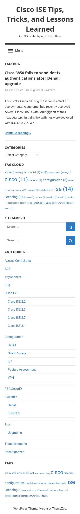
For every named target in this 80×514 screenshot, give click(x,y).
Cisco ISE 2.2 (17, 301)
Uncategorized (14, 452)
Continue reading (17, 133)
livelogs (28, 197)
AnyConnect (13, 277)
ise (63, 189)
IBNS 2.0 (14, 413)
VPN (11, 378)
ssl (23, 203)
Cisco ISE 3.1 (17, 326)
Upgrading (15, 433)
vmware (63, 203)
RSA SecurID (13, 389)
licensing (14, 197)
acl (45, 172)
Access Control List (18, 261)
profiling (51, 197)
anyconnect (56, 172)
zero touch (42, 496)
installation (46, 190)
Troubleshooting (16, 444)
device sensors (17, 190)
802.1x (9, 172)
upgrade (51, 203)
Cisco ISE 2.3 (17, 309)
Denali (39, 90)
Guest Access (17, 353)
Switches (49, 90)
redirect (13, 203)
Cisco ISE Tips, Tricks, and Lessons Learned (40, 19)
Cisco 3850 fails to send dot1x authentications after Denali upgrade (33, 78)
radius (53, 490)
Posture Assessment (22, 369)
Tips (8, 424)
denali (28, 483)
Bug (32, 90)
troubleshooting (36, 203)
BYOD (12, 345)
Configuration (14, 337)
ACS (7, 269)
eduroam (33, 190)
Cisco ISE (11, 293)
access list (32, 172)
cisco (16, 179)
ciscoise (35, 180)
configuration (55, 180)
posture (40, 197)
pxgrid (62, 197)
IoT (10, 361)
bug (67, 172)
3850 (19, 172)
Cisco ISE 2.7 (17, 317)
